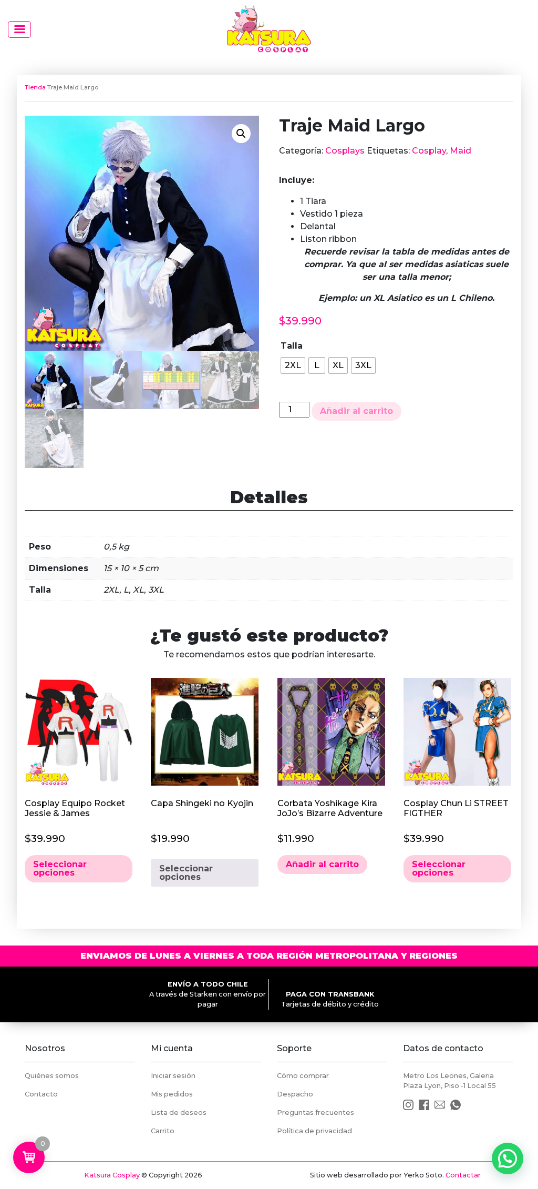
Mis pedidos (172, 1094)
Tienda (35, 87)
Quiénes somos (52, 1076)
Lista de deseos (178, 1112)
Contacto (41, 1094)
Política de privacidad (314, 1131)
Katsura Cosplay (112, 1175)
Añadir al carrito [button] (322, 864)
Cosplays (345, 151)
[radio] (293, 365)
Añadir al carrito (356, 411)
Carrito (162, 1131)
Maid (460, 151)
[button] (241, 133)
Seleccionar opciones (60, 868)
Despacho (295, 1094)
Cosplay (429, 151)
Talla (292, 346)
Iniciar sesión (173, 1076)
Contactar (463, 1175)
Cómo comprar (303, 1076)
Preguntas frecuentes (315, 1112)
